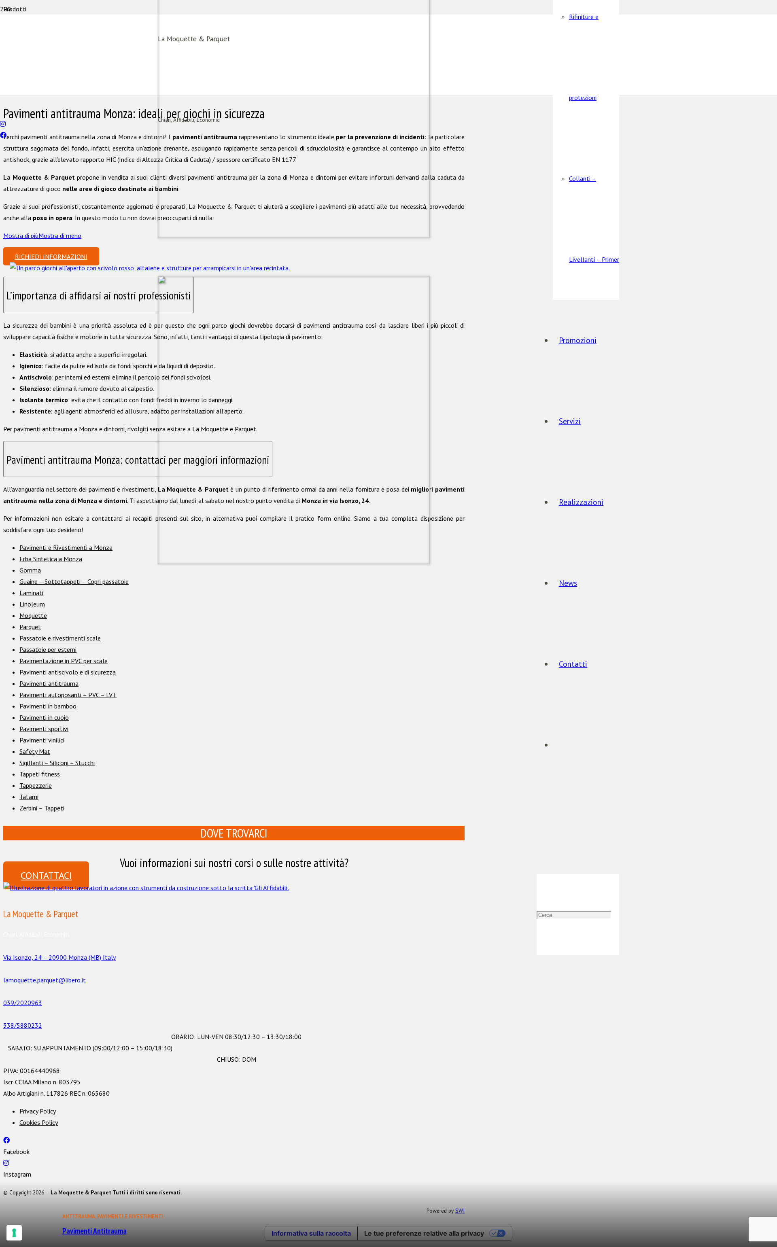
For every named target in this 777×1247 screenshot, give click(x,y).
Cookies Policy (38, 1122)
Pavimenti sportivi (43, 729)
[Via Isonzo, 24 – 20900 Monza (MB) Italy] (234, 946)
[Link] (146, 888)
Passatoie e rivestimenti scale (60, 638)
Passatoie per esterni (47, 649)
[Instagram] (3, 124)
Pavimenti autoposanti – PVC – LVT (68, 695)
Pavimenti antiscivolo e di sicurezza (67, 672)
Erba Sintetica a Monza (50, 559)
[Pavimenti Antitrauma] (150, 268)
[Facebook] (3, 135)
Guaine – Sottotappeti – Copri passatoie (74, 581)
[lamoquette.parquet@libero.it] (2, 112)
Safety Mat (34, 751)
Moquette (33, 615)
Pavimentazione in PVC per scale (63, 661)
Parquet (30, 627)
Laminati (31, 593)
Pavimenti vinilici (41, 740)
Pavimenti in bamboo (47, 706)
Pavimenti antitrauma (49, 683)
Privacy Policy (37, 1111)
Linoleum (32, 604)
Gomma (30, 570)
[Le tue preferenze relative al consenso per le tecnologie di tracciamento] (14, 1233)
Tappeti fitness (39, 774)
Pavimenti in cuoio (44, 717)
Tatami (28, 797)
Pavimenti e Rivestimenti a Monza (66, 547)
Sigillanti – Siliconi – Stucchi (57, 763)
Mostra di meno (59, 235)
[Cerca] (539, 833)
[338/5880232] (234, 1014)
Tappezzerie (35, 785)
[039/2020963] (2, 101)
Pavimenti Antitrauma (94, 1231)
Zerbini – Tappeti (41, 808)
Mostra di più (20, 235)
